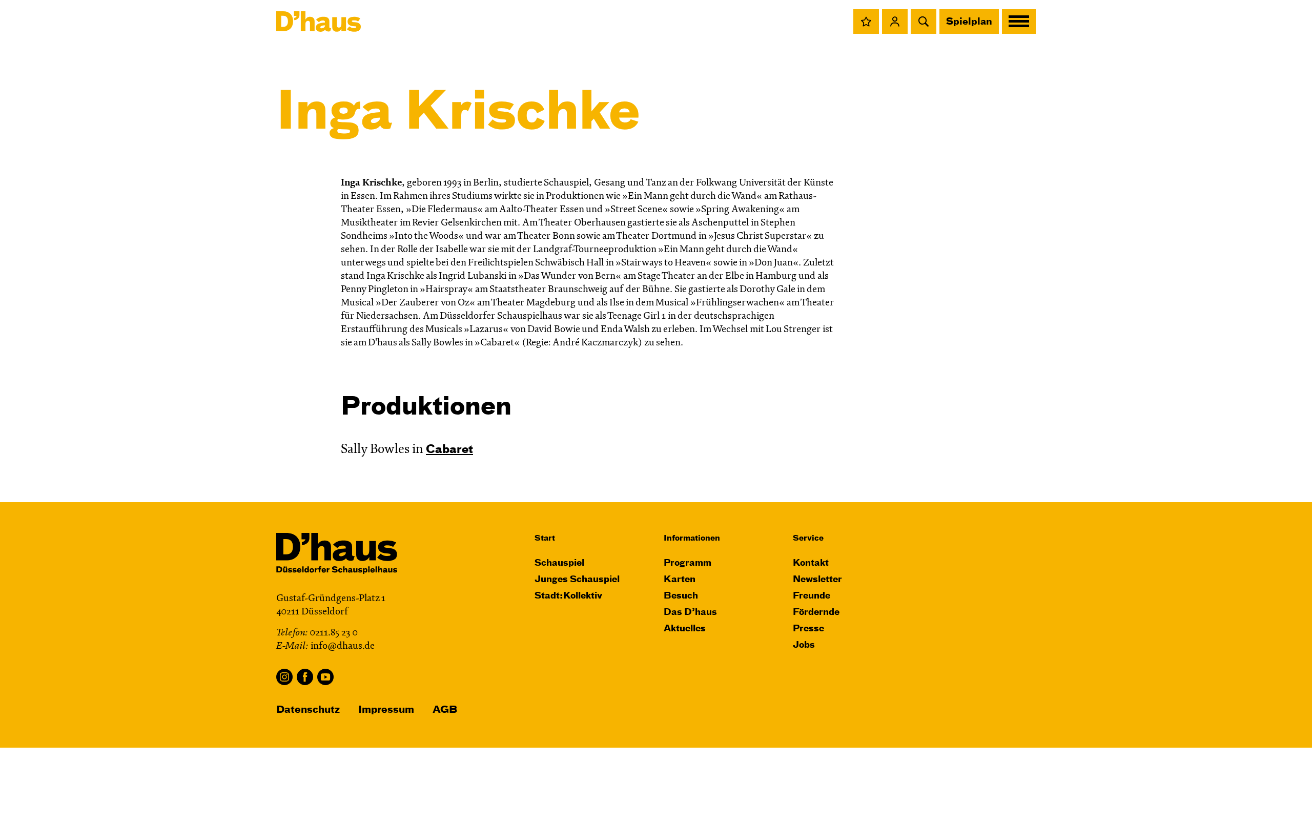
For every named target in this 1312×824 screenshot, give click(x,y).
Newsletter (817, 579)
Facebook (305, 677)
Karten (679, 579)
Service (808, 538)
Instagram (284, 677)
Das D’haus (690, 612)
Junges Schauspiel (577, 579)
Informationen (692, 538)
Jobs (804, 645)
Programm (687, 563)
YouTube (325, 677)
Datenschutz (308, 710)
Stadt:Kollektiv (568, 596)
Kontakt (811, 563)
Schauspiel (559, 563)
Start (545, 538)
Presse (808, 629)
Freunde (811, 596)
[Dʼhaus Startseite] (318, 21)
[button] (866, 21)
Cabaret (449, 450)
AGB (445, 710)
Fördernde (816, 612)
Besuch (681, 596)
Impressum (386, 710)
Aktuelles (685, 629)
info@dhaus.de (343, 646)
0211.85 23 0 (334, 633)
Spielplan (969, 22)
